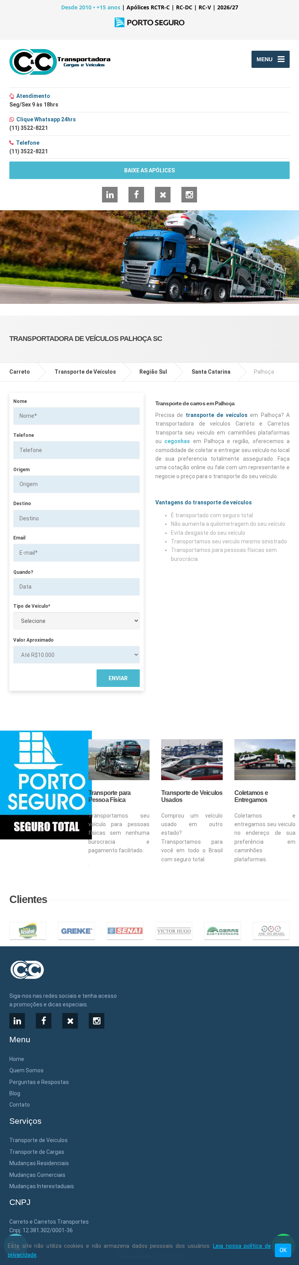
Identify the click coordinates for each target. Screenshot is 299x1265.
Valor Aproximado (33, 640)
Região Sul (153, 372)
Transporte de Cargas (36, 1152)
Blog (14, 1093)
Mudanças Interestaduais (41, 1186)
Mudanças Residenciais (39, 1163)
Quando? (23, 572)
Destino (22, 503)
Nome (20, 401)
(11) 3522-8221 (28, 128)
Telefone (23, 435)
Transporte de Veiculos (38, 1140)
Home (16, 1059)
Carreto (19, 372)
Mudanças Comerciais (37, 1175)
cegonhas (177, 441)
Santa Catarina (211, 372)
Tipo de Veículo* (31, 606)
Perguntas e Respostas (39, 1082)
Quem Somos (26, 1070)
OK (283, 1250)
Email (19, 538)
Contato (19, 1105)
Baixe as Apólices (149, 170)
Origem (21, 469)
